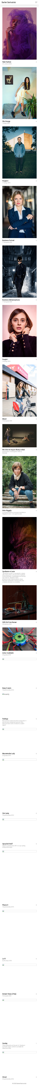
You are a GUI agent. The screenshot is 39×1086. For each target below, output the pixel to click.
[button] (36, 2)
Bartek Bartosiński (9, 2)
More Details (20, 32)
